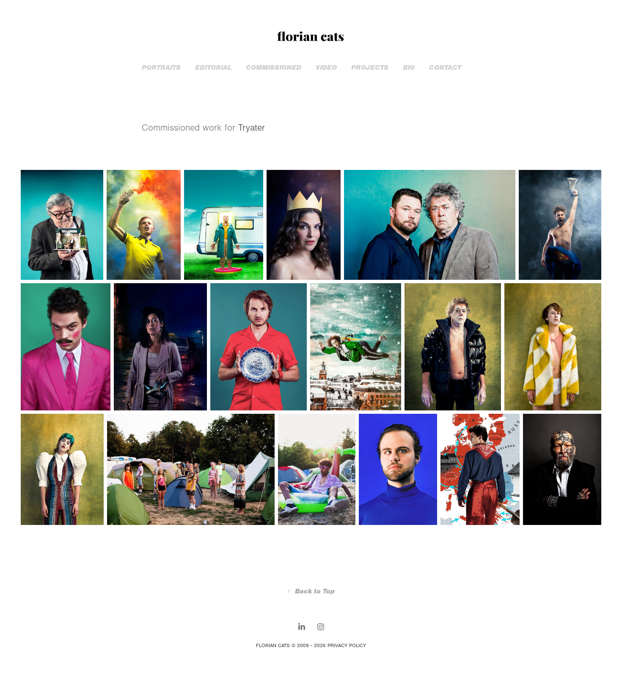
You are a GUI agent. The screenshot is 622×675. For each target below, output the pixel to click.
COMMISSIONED (273, 67)
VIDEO (326, 67)
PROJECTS (369, 67)
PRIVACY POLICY (347, 645)
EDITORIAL (213, 67)
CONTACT (445, 67)
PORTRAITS (161, 67)
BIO (409, 67)
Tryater (251, 128)
